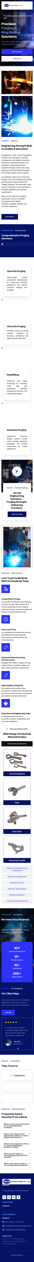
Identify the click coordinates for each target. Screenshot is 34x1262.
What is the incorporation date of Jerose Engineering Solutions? (16, 1126)
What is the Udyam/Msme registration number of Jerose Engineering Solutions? (16, 1135)
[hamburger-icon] (28, 5)
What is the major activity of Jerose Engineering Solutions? (16, 1164)
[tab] (17, 743)
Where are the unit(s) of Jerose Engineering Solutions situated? (15, 1155)
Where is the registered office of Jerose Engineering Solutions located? (16, 1145)
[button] (15, 1048)
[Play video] (17, 471)
